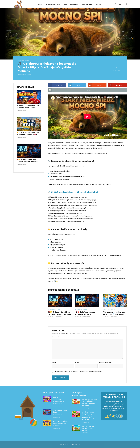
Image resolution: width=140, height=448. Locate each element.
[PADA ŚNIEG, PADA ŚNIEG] (47, 412)
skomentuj (21, 74)
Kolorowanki (86, 4)
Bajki (40, 4)
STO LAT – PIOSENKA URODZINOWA (58, 399)
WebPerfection (75, 444)
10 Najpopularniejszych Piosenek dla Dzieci (74, 192)
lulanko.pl (118, 404)
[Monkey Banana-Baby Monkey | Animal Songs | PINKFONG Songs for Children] (76, 414)
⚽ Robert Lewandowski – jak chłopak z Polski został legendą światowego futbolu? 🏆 (28, 109)
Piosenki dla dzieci (70, 4)
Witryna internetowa (105, 362)
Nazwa (54, 362)
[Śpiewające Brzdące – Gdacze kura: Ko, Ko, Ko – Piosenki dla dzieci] (76, 401)
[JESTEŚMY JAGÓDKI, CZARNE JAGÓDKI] (47, 423)
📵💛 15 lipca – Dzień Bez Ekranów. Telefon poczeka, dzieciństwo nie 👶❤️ (27, 162)
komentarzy (85, 408)
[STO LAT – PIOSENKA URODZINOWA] (47, 399)
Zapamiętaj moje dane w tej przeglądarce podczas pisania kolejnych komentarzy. (78, 371)
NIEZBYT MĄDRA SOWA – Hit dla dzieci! (88, 428)
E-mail (77, 362)
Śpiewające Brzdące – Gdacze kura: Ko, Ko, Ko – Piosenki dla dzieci (89, 402)
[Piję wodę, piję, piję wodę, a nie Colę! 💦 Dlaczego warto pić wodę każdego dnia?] (115, 300)
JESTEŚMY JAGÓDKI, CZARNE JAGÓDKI (60, 422)
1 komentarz (85, 432)
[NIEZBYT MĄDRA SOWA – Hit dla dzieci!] (76, 428)
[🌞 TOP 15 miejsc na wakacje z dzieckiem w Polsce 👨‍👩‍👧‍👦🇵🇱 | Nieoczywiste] (29, 124)
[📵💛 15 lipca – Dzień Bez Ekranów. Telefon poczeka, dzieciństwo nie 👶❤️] (29, 151)
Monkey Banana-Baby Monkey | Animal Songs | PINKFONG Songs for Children (88, 416)
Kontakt (98, 4)
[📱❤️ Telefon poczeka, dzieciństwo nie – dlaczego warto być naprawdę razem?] (87, 300)
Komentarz (55, 337)
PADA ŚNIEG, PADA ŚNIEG (60, 411)
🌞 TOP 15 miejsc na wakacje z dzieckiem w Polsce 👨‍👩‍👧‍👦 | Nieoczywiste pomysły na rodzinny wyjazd (28, 136)
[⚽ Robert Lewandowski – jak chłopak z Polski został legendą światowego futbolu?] (29, 97)
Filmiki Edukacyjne (52, 4)
